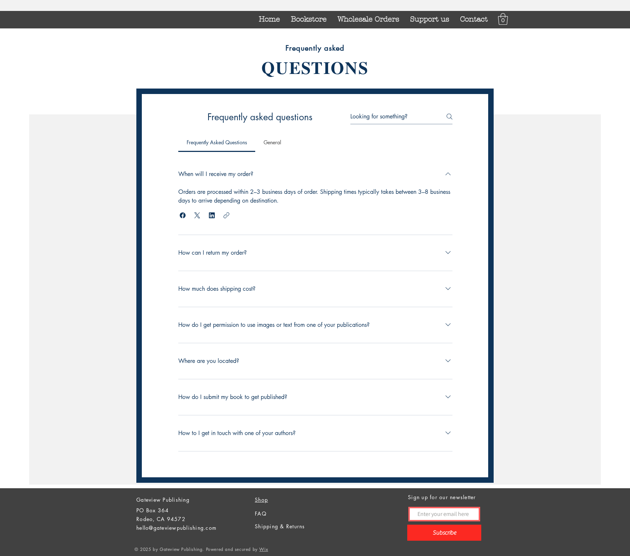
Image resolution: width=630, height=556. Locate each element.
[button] (503, 19)
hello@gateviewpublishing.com (176, 527)
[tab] (216, 142)
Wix (263, 549)
